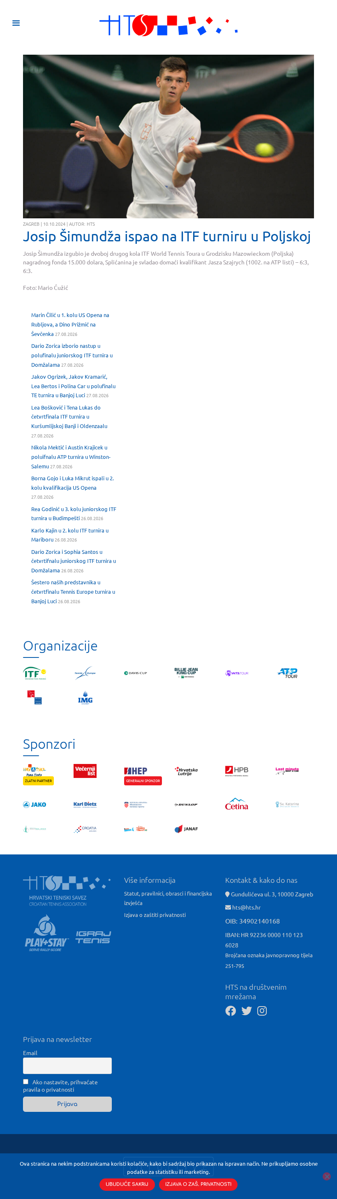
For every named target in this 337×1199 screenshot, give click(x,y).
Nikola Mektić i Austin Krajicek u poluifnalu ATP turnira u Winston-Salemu (71, 457)
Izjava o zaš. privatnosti (198, 1184)
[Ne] (327, 1176)
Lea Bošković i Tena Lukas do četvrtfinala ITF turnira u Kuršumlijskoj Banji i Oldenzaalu (69, 417)
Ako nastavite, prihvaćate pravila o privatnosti (60, 1085)
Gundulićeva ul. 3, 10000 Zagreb (271, 894)
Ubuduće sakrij (127, 1184)
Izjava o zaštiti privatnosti (155, 914)
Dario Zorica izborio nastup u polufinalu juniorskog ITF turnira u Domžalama (72, 355)
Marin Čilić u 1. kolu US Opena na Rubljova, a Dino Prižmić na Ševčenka (70, 324)
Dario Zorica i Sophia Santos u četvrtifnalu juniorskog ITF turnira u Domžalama (73, 561)
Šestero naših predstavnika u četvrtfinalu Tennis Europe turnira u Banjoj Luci (73, 591)
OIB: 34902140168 (252, 921)
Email (30, 1052)
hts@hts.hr (246, 907)
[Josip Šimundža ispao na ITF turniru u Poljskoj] (168, 137)
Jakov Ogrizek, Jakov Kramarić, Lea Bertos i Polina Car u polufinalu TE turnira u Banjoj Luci (73, 386)
